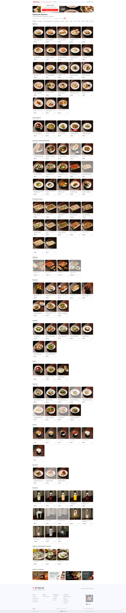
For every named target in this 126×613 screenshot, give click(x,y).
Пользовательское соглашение (61, 608)
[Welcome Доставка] (36, 2)
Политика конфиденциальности (88, 608)
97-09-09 (39, 588)
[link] (33, 4)
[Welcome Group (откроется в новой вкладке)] (87, 588)
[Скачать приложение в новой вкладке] (89, 598)
